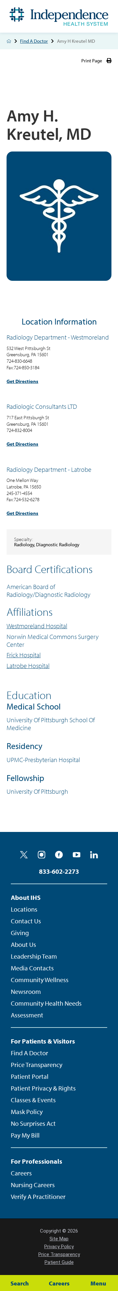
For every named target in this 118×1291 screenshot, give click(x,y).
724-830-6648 (19, 361)
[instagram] (42, 855)
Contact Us (26, 921)
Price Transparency (36, 1064)
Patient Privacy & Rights (43, 1088)
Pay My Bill (25, 1135)
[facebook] (59, 855)
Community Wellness (40, 980)
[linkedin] (94, 855)
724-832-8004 (19, 430)
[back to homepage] (9, 41)
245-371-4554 (19, 493)
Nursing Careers (33, 1185)
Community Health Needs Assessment (46, 1009)
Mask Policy (27, 1112)
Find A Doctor (34, 41)
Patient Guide (59, 1262)
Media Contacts (32, 968)
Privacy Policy (59, 1247)
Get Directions (22, 381)
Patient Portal (30, 1076)
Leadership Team (34, 956)
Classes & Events (33, 1100)
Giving (20, 933)
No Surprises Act (33, 1123)
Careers (21, 1173)
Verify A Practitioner (38, 1196)
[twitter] (24, 855)
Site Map (59, 1239)
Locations (24, 909)
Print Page (91, 60)
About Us (23, 944)
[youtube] (77, 855)
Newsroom (26, 991)
